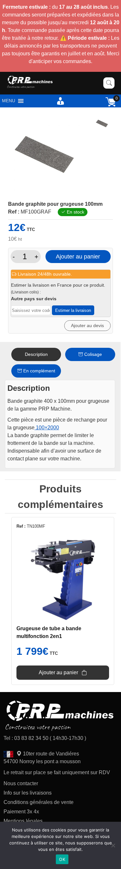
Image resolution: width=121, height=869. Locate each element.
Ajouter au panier (78, 256)
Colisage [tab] (92, 354)
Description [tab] (36, 354)
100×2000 (47, 427)
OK (62, 859)
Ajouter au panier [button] (58, 672)
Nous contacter (21, 783)
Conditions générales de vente (39, 802)
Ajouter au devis (87, 325)
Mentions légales (23, 821)
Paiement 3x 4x (21, 811)
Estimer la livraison (73, 310)
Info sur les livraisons (28, 793)
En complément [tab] (38, 370)
